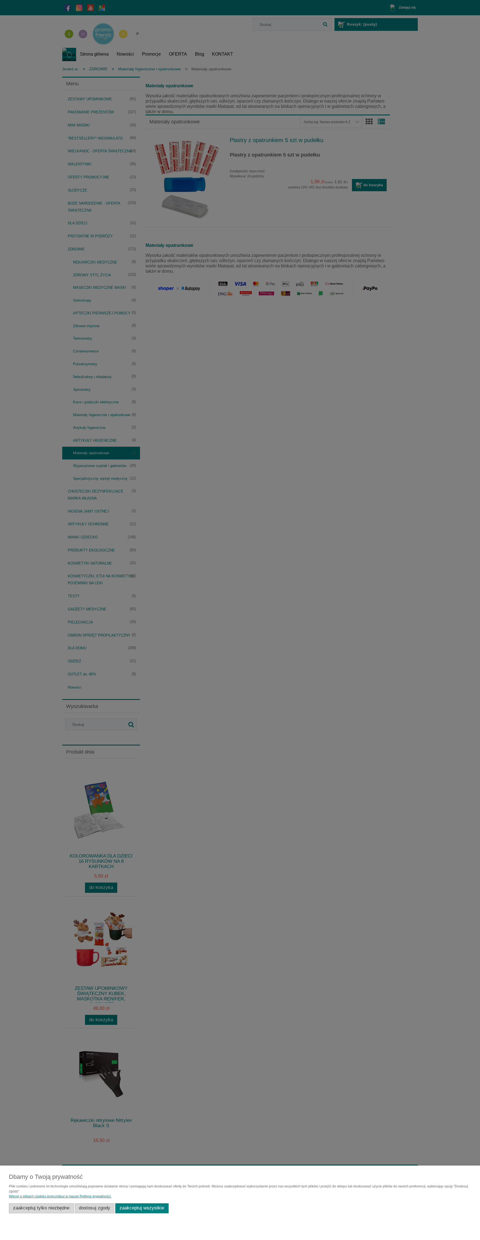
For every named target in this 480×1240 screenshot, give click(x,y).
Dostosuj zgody (94, 1208)
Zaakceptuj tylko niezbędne (41, 1208)
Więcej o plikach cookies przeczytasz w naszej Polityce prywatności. (60, 1196)
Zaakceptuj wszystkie (141, 1208)
